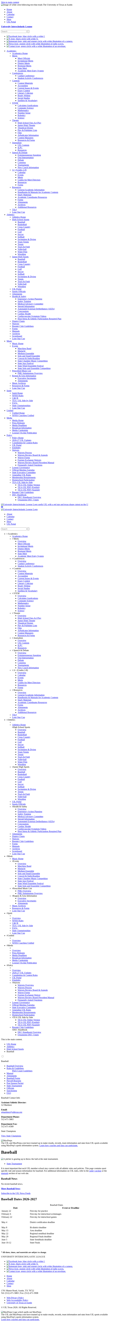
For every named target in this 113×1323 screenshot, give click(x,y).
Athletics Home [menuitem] (19, 217)
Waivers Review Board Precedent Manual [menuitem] (36, 462)
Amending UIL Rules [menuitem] (21, 475)
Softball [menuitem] (21, 237)
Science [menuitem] (21, 118)
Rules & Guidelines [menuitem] (15, 1068)
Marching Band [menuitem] (24, 348)
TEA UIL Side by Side (23, 1017)
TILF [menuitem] (14, 209)
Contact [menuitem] (10, 17)
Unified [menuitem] (10, 410)
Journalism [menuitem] (16, 142)
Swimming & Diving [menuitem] (27, 239)
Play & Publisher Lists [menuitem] (27, 130)
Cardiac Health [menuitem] (24, 314)
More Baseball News (10, 1188)
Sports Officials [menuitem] (19, 291)
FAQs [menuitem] (14, 403)
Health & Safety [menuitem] (19, 296)
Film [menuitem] (20, 133)
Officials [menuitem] (10, 1088)
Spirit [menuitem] (9, 390)
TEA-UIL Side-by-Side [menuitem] (22, 482)
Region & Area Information (25, 896)
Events (16, 861)
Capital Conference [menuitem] (26, 76)
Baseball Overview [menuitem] (15, 1066)
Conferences (18, 558)
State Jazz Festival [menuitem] (25, 363)
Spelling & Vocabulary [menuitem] (27, 100)
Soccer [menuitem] (21, 234)
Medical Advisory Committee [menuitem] (30, 304)
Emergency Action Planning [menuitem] (30, 299)
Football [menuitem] (21, 229)
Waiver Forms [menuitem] (24, 457)
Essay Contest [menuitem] (24, 90)
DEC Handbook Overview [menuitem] (29, 497)
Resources (17, 690)
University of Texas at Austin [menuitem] (19, 1303)
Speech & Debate (21, 650)
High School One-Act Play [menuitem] (29, 123)
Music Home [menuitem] (17, 343)
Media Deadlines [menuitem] (19, 425)
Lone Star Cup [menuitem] (18, 212)
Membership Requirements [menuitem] (24, 477)
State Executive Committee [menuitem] (24, 472)
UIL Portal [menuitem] (11, 22)
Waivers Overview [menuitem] (26, 985)
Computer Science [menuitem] (26, 108)
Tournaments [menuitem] (23, 165)
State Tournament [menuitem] (14, 1086)
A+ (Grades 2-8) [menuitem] (19, 170)
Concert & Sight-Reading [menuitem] (29, 358)
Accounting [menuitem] (23, 85)
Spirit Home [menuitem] (17, 393)
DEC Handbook (20, 1030)
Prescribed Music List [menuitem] (21, 371)
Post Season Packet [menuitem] (15, 1083)
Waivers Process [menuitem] (25, 452)
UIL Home (11, 1044)
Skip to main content (10, 2)
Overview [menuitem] (22, 541)
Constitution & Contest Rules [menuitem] (25, 443)
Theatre (16, 613)
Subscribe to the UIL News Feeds (15, 1193)
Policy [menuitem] (9, 435)
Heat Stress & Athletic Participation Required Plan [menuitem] (39, 319)
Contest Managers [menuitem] (25, 138)
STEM (16, 593)
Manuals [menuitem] (16, 331)
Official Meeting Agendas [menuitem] (23, 470)
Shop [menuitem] (9, 19)
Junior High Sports (21, 767)
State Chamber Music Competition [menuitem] (33, 361)
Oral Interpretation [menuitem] (26, 157)
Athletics (11, 720)
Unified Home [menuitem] (18, 413)
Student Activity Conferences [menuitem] (30, 78)
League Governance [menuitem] (21, 467)
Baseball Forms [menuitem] (13, 1078)
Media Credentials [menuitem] (20, 430)
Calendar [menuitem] (10, 14)
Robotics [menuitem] (21, 115)
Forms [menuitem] (20, 185)
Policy (10, 965)
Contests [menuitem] (16, 80)
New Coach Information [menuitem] (28, 167)
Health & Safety (20, 806)
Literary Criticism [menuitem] (25, 93)
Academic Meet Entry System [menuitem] (31, 71)
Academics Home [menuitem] (20, 53)
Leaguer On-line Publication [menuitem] (24, 433)
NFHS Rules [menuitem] (17, 395)
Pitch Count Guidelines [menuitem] (22, 1071)
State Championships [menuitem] (21, 405)
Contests (17, 568)
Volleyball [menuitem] (22, 249)
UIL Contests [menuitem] (23, 145)
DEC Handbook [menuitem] (19, 495)
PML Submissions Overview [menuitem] (30, 373)
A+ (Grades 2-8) (20, 670)
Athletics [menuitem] (10, 214)
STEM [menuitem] (15, 103)
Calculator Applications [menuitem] (28, 105)
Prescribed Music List (22, 888)
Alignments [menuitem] (23, 202)
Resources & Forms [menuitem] (26, 140)
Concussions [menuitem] (23, 311)
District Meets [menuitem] (24, 63)
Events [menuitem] (21, 175)
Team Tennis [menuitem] (23, 242)
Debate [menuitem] (21, 160)
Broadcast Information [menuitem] (22, 428)
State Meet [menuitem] (22, 68)
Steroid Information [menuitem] (26, 306)
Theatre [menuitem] (15, 120)
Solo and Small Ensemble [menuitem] (29, 356)
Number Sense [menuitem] (24, 113)
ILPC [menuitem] (20, 147)
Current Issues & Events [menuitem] (28, 88)
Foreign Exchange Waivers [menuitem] (29, 460)
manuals (4, 1173)
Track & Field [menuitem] (24, 247)
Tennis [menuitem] (20, 244)
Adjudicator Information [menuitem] (28, 135)
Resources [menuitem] (22, 150)
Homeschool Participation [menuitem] (23, 480)
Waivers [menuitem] (15, 324)
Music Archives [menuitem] (19, 383)
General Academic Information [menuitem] (31, 190)
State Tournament (14, 1163)
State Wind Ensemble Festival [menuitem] (31, 366)
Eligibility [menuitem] (16, 448)
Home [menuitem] (9, 9)
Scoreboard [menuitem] (17, 336)
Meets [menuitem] (14, 56)
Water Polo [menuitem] (22, 252)
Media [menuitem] (9, 418)
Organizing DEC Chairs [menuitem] (28, 500)
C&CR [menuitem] (15, 398)
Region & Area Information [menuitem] (24, 376)
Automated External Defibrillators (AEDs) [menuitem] (36, 309)
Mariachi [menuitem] (21, 351)
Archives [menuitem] (21, 204)
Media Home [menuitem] (18, 420)
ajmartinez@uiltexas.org (11, 1112)
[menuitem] (26, 36)
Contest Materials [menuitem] (25, 83)
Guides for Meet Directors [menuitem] (29, 180)
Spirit (9, 913)
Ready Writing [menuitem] (24, 95)
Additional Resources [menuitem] (27, 207)
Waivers (16, 982)
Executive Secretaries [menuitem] (27, 378)
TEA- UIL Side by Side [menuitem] (22, 400)
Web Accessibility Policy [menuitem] (17, 1300)
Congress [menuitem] (22, 162)
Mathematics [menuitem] (23, 110)
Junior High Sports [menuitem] (20, 257)
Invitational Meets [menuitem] (25, 61)
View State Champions (11, 1136)
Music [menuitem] (9, 341)
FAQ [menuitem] (9, 1093)
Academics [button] (12, 534)
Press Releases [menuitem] (18, 423)
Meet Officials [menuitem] (24, 58)
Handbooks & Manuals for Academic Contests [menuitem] (38, 192)
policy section (95, 1171)
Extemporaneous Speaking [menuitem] (29, 155)
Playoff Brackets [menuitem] (14, 1081)
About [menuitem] (9, 12)
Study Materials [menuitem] (24, 195)
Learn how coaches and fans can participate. (58, 1145)
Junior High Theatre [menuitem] (26, 125)
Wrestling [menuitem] (22, 254)
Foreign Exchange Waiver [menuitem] (29, 995)
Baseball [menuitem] (21, 222)
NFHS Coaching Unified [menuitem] (23, 415)
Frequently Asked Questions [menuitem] (30, 465)
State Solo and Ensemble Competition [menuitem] (34, 368)
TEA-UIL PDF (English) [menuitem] (29, 487)
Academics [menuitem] (11, 51)
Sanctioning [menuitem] (12, 1090)
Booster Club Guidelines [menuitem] (23, 326)
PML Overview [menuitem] (24, 891)
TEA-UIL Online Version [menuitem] (29, 485)
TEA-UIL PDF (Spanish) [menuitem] (29, 490)
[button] (2, 507)
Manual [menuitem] (10, 1073)
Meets (16, 539)
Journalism (18, 638)
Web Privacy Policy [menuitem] (15, 1298)
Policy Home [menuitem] (18, 438)
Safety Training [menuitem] (24, 301)
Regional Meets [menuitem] (24, 66)
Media (10, 945)
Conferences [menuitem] (17, 73)
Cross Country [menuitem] (24, 227)
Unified (10, 935)
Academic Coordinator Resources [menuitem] (32, 197)
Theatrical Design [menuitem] (25, 128)
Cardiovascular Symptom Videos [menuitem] (32, 316)
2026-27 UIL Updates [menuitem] (21, 440)
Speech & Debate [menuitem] (19, 152)
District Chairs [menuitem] (18, 321)
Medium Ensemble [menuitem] (26, 353)
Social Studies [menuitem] (24, 98)
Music (10, 856)
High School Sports (21, 727)
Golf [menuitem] (20, 232)
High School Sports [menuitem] (20, 219)
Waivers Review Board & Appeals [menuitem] (33, 455)
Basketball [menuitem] (22, 224)
